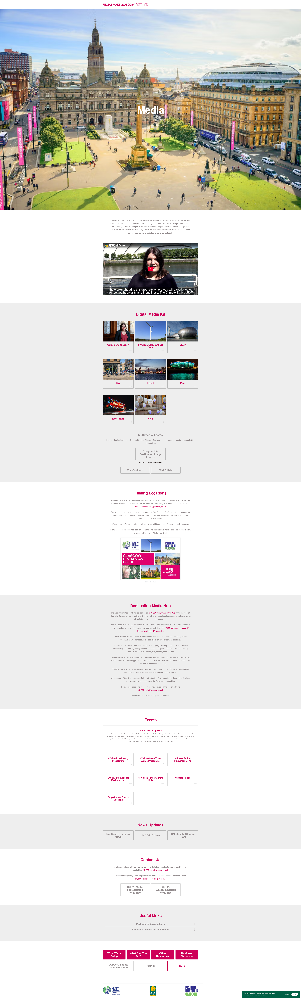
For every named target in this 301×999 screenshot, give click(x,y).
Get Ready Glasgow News (118, 835)
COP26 (150, 966)
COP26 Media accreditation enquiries (135, 889)
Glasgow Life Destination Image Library (150, 454)
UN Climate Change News (183, 835)
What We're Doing (114, 954)
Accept (294, 994)
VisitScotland (135, 470)
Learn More (287, 994)
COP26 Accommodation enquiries (166, 889)
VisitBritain (166, 470)
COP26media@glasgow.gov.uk (150, 689)
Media (182, 966)
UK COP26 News (150, 835)
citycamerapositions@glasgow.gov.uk (150, 878)
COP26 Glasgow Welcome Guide (118, 966)
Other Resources (162, 954)
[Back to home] (197, 4)
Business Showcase (187, 954)
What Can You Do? (138, 954)
